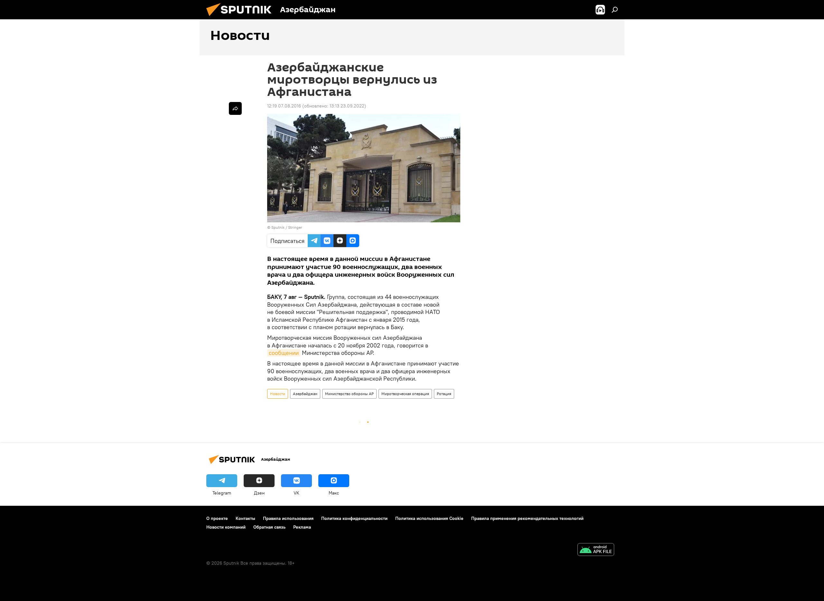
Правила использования (288, 518)
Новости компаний (226, 527)
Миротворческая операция (405, 393)
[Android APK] (596, 550)
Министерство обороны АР (349, 393)
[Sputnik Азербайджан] (241, 18)
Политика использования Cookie (429, 518)
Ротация (444, 393)
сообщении (284, 352)
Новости (277, 393)
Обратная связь (269, 527)
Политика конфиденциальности (354, 518)
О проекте (217, 518)
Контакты (245, 518)
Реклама (302, 527)
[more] (235, 108)
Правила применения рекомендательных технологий (527, 518)
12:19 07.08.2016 (284, 106)
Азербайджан (305, 393)
